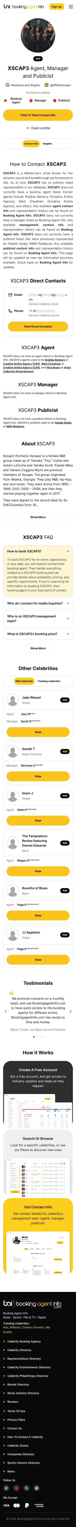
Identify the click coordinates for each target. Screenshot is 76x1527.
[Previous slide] (5, 1011)
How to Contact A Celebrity (25, 1437)
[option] (38, 1011)
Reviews (12, 1401)
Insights (47, 143)
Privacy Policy (16, 1419)
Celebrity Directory (19, 1350)
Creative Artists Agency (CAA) (21, 363)
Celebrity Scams (17, 1445)
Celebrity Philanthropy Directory (27, 1375)
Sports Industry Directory (23, 1462)
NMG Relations (15, 426)
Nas (5, 1327)
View (38, 732)
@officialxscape (60, 85)
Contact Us (14, 1428)
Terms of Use (16, 1411)
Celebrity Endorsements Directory (29, 1367)
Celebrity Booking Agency (24, 1341)
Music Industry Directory (23, 1393)
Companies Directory (20, 1454)
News (11, 1471)
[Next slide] (70, 1011)
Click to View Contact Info (38, 115)
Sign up (57, 6)
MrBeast (15, 1327)
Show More (38, 517)
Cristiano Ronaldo (33, 1327)
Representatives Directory (24, 1358)
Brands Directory (18, 1384)
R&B (38, 58)
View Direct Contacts (38, 326)
